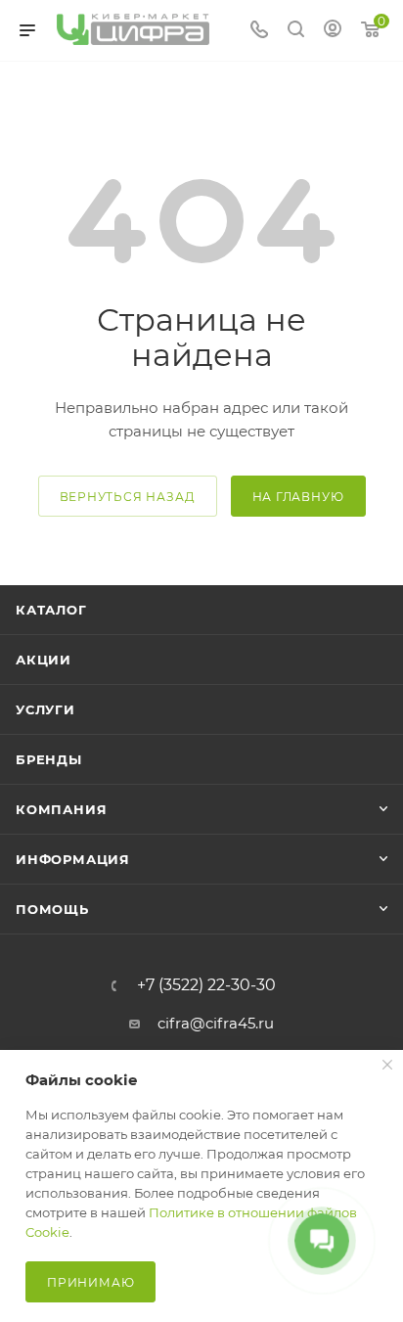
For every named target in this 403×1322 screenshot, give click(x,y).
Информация (73, 859)
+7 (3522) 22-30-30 (206, 985)
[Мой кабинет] (332, 31)
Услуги (45, 709)
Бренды (49, 759)
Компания (61, 809)
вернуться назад (128, 496)
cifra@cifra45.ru (215, 1023)
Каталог (51, 609)
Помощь (52, 909)
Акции (43, 659)
